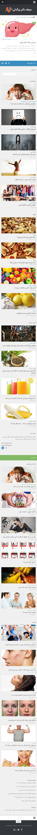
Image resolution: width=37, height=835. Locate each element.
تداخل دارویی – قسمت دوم (27, 512)
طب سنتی (3, 40)
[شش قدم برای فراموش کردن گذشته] (18, 142)
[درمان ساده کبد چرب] (18, 29)
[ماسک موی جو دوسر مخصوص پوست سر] (18, 683)
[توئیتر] (6, 63)
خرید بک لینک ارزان (30, 810)
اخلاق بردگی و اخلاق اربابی (27, 205)
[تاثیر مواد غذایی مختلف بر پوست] (18, 276)
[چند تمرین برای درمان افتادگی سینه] (18, 759)
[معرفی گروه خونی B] (18, 550)
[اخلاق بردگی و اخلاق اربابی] (18, 193)
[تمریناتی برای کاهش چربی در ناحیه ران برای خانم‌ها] (18, 633)
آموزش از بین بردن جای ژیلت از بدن (26, 786)
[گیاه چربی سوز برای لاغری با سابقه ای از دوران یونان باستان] (18, 359)
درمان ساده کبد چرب (27, 42)
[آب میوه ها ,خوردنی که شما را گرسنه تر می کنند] (18, 386)
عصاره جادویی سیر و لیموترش (26, 313)
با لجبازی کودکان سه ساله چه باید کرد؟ (23, 104)
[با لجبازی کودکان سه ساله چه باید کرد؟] (18, 92)
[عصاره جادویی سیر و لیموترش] (18, 301)
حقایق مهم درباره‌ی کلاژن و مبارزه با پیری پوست (22, 720)
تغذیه (9, 40)
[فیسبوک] (9, 63)
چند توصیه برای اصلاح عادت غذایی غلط (23, 262)
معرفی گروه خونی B (30, 562)
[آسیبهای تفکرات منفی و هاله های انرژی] (18, 117)
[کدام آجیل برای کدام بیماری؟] (18, 225)
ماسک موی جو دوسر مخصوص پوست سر (24, 695)
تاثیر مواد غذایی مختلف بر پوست (25, 288)
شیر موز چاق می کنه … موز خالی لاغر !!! (23, 423)
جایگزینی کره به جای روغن (29, 801)
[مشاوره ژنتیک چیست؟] (18, 600)
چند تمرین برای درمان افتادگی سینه (25, 770)
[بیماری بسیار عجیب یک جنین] (18, 575)
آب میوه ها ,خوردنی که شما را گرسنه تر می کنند (20, 398)
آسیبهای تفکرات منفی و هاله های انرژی (23, 129)
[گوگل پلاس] (3, 63)
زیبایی (30, 286)
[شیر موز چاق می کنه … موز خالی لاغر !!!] (18, 412)
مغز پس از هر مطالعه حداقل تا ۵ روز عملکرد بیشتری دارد (19, 537)
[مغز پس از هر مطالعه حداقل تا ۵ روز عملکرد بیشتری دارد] (18, 525)
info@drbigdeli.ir (6, 445)
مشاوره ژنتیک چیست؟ (29, 612)
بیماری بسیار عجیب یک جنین (27, 587)
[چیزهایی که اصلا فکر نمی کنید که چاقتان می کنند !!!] (18, 733)
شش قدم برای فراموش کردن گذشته (24, 154)
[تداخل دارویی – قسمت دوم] (18, 500)
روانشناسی (23, 102)
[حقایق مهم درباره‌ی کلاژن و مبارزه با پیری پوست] (18, 708)
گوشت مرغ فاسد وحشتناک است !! (26, 783)
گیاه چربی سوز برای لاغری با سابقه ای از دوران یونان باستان (19, 372)
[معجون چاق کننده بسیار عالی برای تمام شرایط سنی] (18, 333)
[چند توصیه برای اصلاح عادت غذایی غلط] (18, 250)
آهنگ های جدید (20, 810)
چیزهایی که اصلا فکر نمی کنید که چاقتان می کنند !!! (20, 745)
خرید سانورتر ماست (10, 810)
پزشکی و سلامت (31, 102)
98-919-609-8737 (6, 443)
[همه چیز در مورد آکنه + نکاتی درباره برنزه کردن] (18, 658)
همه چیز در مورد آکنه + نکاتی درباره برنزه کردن (22, 670)
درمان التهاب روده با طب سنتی (27, 790)
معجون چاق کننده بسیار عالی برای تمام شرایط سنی (19, 345)
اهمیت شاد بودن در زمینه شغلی (25, 179)
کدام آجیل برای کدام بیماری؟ (26, 237)
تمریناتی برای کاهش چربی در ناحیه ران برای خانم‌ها (21, 645)
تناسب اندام (33, 343)
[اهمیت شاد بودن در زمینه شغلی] (18, 168)
